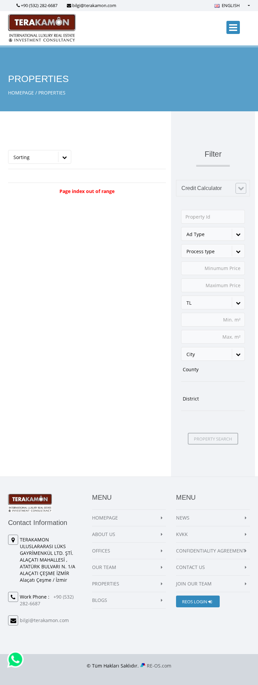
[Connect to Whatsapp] (15, 659)
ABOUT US (103, 534)
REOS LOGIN (195, 602)
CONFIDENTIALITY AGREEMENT (211, 550)
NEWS (182, 518)
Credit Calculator (201, 188)
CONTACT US (190, 567)
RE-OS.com (159, 665)
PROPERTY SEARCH (213, 439)
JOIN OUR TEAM (194, 583)
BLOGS (99, 600)
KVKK (182, 534)
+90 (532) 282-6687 (39, 5)
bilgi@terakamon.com (94, 5)
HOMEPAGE (21, 92)
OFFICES (101, 550)
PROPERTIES (105, 583)
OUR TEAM (104, 567)
